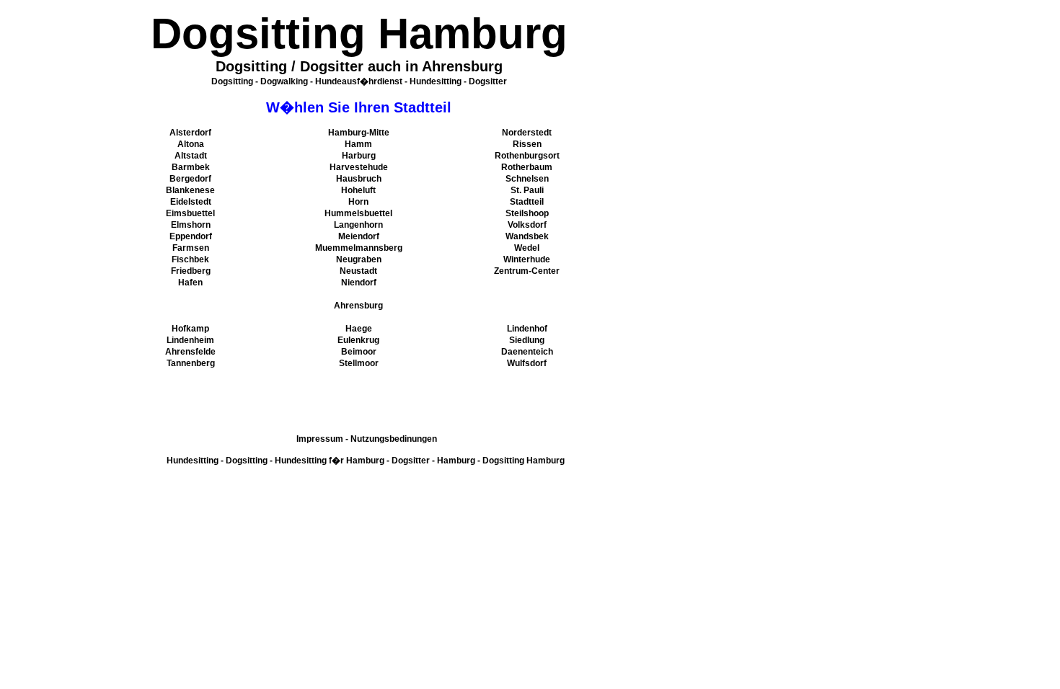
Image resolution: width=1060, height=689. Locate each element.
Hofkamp (190, 329)
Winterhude (526, 259)
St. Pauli (527, 190)
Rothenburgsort (527, 156)
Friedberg (191, 271)
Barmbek (191, 167)
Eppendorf (190, 236)
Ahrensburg (358, 306)
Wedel (526, 248)
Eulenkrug (358, 340)
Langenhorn (358, 225)
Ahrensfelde (190, 352)
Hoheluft (358, 190)
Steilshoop (527, 213)
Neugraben (358, 259)
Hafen (190, 282)
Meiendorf (358, 236)
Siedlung (526, 340)
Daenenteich (527, 352)
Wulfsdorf (527, 363)
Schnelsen (527, 179)
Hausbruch (358, 179)
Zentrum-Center (527, 271)
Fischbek (190, 259)
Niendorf (358, 282)
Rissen (527, 144)
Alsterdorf (190, 133)
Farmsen (190, 248)
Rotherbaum (526, 167)
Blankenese (190, 190)
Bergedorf (190, 179)
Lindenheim (190, 340)
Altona (190, 144)
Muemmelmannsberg (358, 248)
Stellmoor (359, 363)
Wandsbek (527, 236)
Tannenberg (191, 363)
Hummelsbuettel (358, 213)
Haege (358, 329)
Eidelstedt (190, 202)
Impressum (319, 439)
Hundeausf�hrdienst (358, 81)
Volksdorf (527, 225)
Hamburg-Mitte (358, 133)
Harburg (359, 156)
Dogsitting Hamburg (523, 460)
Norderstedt (527, 133)
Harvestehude (359, 167)
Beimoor (358, 352)
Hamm (358, 144)
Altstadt (191, 156)
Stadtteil (527, 202)
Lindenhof (527, 329)
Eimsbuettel (190, 213)
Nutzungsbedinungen (393, 439)
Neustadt (358, 271)
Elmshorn (191, 225)
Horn (358, 202)
